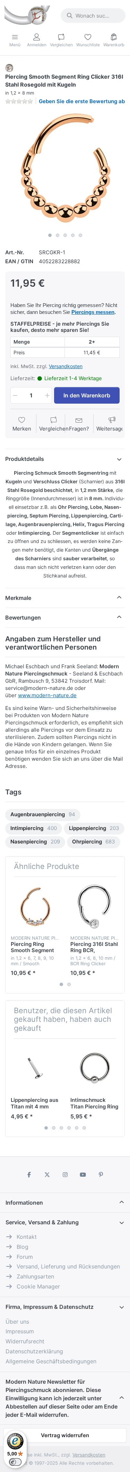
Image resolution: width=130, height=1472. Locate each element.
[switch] (15, 1462)
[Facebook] (29, 1174)
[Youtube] (82, 1174)
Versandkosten (66, 366)
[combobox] (93, 15)
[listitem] (65, 169)
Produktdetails (24, 458)
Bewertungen (23, 617)
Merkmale (18, 597)
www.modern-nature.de (47, 695)
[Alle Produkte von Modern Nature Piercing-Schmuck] (9, 67)
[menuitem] (42, 815)
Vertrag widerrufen (65, 1435)
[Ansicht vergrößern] (65, 169)
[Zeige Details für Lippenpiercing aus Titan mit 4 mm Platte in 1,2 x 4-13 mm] (35, 1068)
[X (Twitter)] (47, 1174)
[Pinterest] (101, 1174)
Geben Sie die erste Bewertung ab (82, 101)
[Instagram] (65, 1174)
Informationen (24, 1202)
